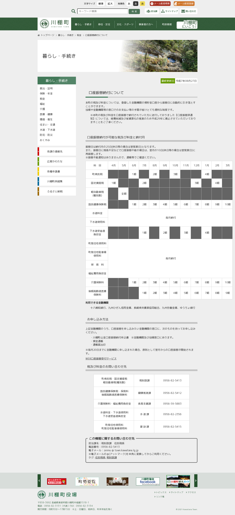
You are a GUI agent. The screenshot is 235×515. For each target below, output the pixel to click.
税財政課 (112, 457)
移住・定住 (104, 24)
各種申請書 (53, 171)
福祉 (42, 104)
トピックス (161, 492)
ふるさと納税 (55, 191)
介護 (42, 109)
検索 (135, 11)
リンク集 (160, 496)
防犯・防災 (46, 135)
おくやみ (45, 140)
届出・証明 (46, 88)
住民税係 (100, 457)
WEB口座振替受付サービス (101, 358)
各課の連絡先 (55, 151)
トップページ (47, 35)
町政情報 (167, 24)
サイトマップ (177, 492)
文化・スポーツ (125, 24)
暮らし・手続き (83, 24)
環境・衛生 (46, 119)
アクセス (192, 492)
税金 (79, 35)
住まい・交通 (47, 124)
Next (195, 480)
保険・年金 (46, 93)
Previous (39, 480)
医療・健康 (46, 114)
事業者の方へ (146, 24)
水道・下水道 (47, 130)
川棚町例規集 (55, 181)
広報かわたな (55, 161)
